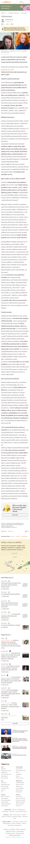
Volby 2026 (3, 768)
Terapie (12, 536)
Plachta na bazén (16, 814)
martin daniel (9, 19)
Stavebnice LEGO (23, 821)
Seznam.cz (21, 2)
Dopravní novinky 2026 (20, 800)
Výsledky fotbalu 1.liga (5, 784)
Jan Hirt (17, 772)
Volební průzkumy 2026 (6, 770)
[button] (15, 41)
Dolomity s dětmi (4, 805)
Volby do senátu (4, 776)
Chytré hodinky (11, 825)
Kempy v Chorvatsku (5, 796)
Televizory (24, 823)
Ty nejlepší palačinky (20, 782)
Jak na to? (15, 556)
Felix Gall (17, 776)
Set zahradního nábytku (16, 816)
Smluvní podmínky (20, 829)
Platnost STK (18, 805)
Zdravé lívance (19, 786)
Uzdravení (17, 536)
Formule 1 (3, 790)
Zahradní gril (25, 816)
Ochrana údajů (19, 831)
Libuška (2, 638)
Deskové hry (18, 823)
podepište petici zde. (7, 70)
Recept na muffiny (20, 784)
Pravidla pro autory (10, 833)
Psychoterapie (24, 536)
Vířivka (14, 818)
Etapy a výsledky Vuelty (20, 770)
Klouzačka (9, 816)
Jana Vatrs (3, 675)
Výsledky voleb (4, 772)
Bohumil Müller (4, 651)
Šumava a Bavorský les (5, 800)
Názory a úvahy (5, 614)
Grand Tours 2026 (19, 778)
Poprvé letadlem (4, 798)
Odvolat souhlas (20, 833)
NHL (2, 791)
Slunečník (4, 816)
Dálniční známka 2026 (20, 798)
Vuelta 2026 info (19, 768)
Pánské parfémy (18, 825)
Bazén (11, 814)
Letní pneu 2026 (19, 796)
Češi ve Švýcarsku (4, 802)
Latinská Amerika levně (6, 803)
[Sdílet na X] (28, 531)
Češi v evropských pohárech (21, 811)
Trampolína (23, 814)
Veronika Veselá (4, 664)
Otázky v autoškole (20, 803)
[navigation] (2, 2)
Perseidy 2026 (5, 811)
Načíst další (15, 723)
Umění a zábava (6, 703)
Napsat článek (15, 514)
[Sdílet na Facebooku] (26, 531)
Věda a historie (5, 653)
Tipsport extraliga (4, 786)
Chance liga (3, 782)
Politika (3, 666)
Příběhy (3, 690)
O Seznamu (12, 829)
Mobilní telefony (15, 821)
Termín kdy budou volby (6, 774)
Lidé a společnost (6, 640)
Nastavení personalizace (15, 835)
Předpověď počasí (21, 809)
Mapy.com (14, 809)
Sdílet (9, 24)
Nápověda (8, 831)
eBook (4, 24)
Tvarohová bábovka (20, 788)
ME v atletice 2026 (5, 788)
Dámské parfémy (6, 823)
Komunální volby (4, 778)
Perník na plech (19, 791)
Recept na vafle (19, 790)
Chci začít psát (14, 553)
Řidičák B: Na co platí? (20, 802)
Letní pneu (13, 823)
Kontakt (13, 831)
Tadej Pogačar (19, 774)
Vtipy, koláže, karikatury (8, 716)
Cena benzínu (12, 811)
